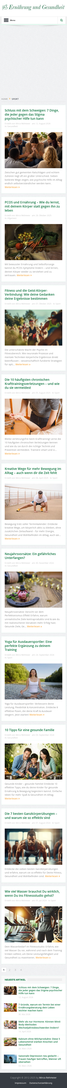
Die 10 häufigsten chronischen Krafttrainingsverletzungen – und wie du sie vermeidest (32, 384)
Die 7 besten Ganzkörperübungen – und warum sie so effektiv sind (31, 816)
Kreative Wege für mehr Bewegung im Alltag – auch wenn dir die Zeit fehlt (33, 471)
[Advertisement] (33, 62)
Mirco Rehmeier (23, 123)
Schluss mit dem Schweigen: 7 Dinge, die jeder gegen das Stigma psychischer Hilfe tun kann (32, 114)
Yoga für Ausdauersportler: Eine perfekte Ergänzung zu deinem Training (28, 646)
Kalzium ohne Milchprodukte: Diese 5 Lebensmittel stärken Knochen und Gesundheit (39, 1041)
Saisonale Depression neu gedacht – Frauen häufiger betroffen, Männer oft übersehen (40, 1058)
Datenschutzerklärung (40, 1083)
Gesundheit (12, 126)
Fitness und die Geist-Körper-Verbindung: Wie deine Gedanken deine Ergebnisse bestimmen (29, 294)
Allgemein (11, 218)
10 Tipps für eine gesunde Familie (29, 730)
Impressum (20, 1083)
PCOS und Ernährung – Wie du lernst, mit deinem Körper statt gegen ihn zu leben (32, 206)
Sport (58, 303)
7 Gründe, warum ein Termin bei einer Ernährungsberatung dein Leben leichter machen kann (39, 1007)
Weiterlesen (11, 187)
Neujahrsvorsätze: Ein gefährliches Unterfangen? (30, 556)
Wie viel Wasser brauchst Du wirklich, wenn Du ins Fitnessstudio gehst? (32, 893)
